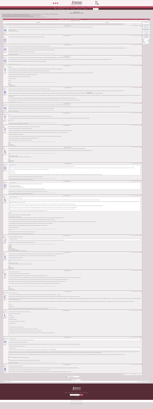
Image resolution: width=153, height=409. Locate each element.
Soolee (132, 270)
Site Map (84, 392)
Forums (66, 19)
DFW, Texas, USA (5, 121)
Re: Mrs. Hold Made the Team (67, 25)
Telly (132, 87)
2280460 (141, 25)
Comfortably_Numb (131, 310)
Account (87, 392)
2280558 (141, 44)
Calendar (75, 20)
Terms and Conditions (70, 392)
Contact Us (139, 381)
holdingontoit (131, 56)
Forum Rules (5, 381)
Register (146, 19)
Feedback (66, 392)
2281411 (141, 337)
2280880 (141, 125)
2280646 (141, 65)
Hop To (66, 376)
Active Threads (78, 20)
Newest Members (146, 30)
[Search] (148, 20)
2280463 (141, 35)
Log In (149, 19)
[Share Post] (138, 35)
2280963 (141, 147)
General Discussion (71, 19)
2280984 (141, 195)
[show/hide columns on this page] (149, 20)
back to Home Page (76, 2)
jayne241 (132, 252)
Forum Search (146, 22)
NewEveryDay (131, 35)
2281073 (141, 235)
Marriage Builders (61, 19)
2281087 (141, 252)
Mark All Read (9, 381)
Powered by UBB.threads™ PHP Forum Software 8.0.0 (76, 403)
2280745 (141, 87)
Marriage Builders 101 (77, 19)
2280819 (141, 103)
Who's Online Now (146, 25)
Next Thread (107, 22)
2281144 (141, 270)
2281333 (141, 310)
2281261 (141, 291)
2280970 (141, 163)
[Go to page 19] (141, 24)
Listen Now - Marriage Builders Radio (96, 3)
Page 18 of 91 (125, 24)
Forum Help (142, 381)
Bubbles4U (132, 103)
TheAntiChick (131, 125)
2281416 (141, 364)
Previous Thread (38, 22)
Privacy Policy (76, 392)
